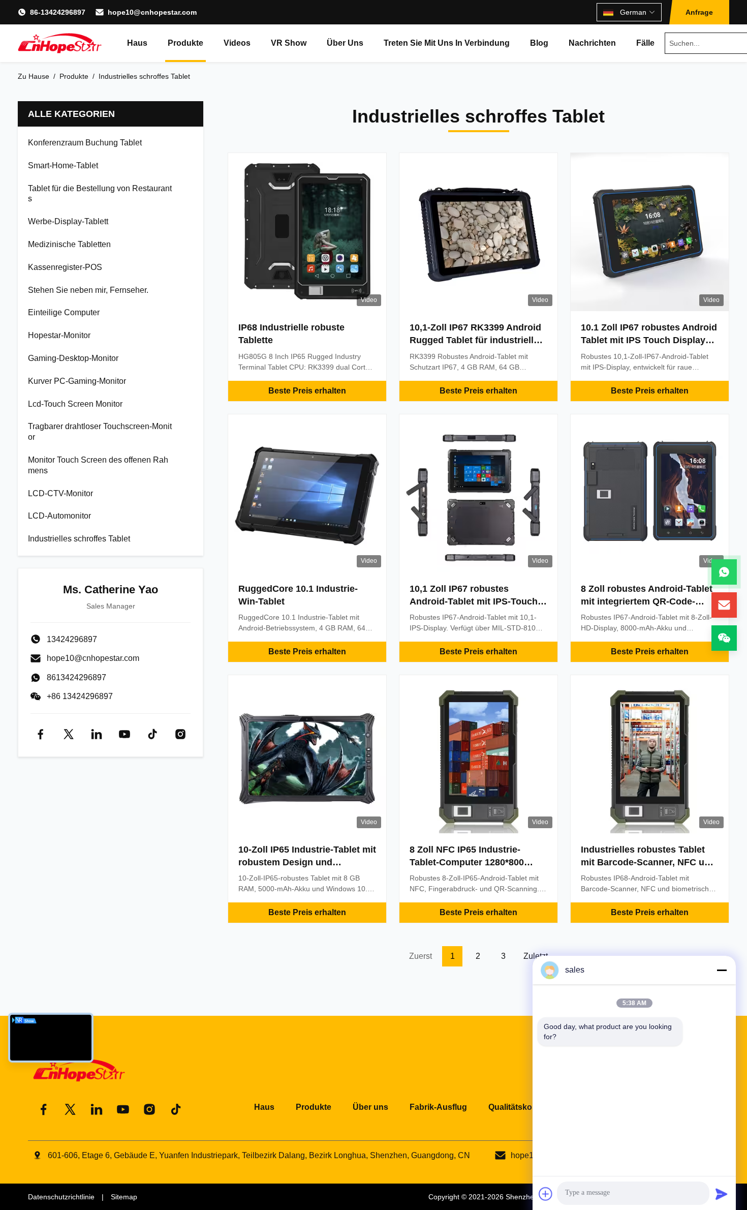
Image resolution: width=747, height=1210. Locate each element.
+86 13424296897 (80, 696)
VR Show (288, 43)
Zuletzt (535, 956)
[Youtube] (124, 734)
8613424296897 (76, 677)
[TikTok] (175, 1109)
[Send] (721, 1194)
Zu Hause (33, 76)
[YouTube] (123, 1109)
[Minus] (721, 970)
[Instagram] (180, 734)
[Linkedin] (96, 734)
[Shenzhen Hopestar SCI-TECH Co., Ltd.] (60, 43)
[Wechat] (724, 638)
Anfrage (699, 12)
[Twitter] (68, 734)
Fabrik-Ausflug (438, 1107)
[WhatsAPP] (724, 572)
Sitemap (124, 1197)
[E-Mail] (724, 605)
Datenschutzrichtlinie (61, 1197)
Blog (539, 43)
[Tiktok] (152, 734)
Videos (237, 43)
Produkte (185, 43)
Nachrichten (592, 43)
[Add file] (546, 1194)
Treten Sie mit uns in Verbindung (447, 43)
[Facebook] (40, 734)
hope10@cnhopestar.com (152, 12)
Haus (137, 43)
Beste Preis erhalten (307, 390)
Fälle (645, 43)
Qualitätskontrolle (522, 1107)
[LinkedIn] (96, 1109)
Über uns (345, 43)
